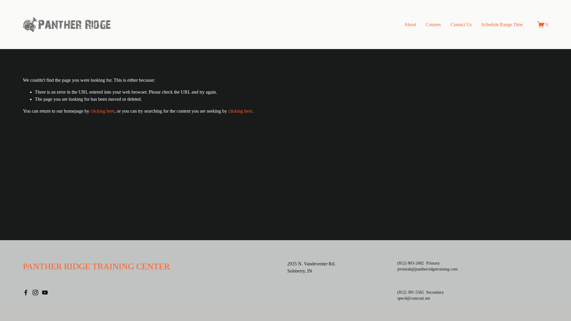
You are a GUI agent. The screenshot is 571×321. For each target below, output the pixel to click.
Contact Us (461, 24)
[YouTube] (45, 292)
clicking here (102, 111)
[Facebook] (26, 292)
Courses (433, 24)
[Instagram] (35, 292)
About (410, 24)
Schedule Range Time (502, 24)
